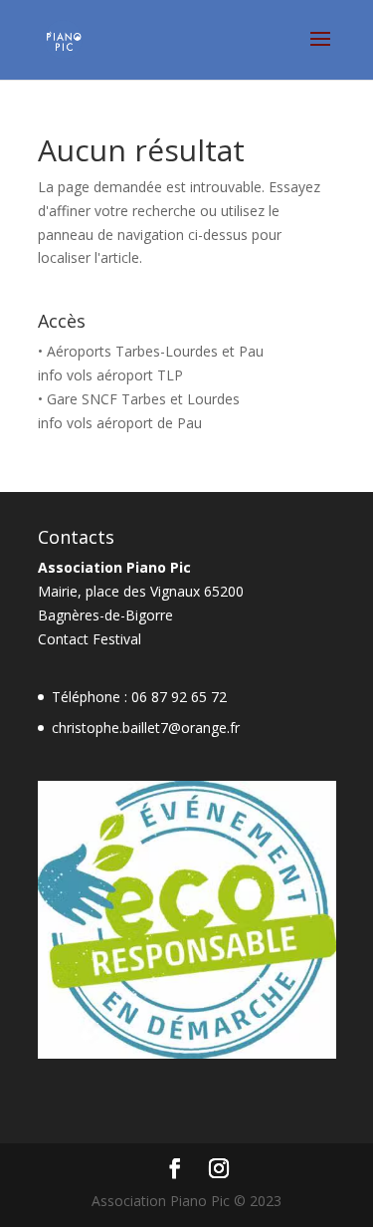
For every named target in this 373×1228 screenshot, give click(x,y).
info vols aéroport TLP (110, 375)
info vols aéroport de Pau (120, 422)
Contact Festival (89, 638)
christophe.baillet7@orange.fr (146, 727)
